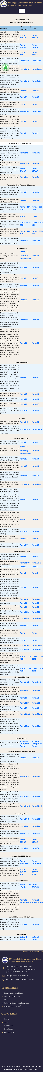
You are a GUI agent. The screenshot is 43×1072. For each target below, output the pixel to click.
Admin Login (9, 1032)
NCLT (6, 1000)
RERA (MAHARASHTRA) (12, 1006)
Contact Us (8, 1025)
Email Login (8, 1029)
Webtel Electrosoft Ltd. (27, 1069)
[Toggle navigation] (22, 11)
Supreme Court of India (13, 993)
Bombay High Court (12, 996)
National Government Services (16, 1003)
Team (6, 1022)
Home (6, 1019)
